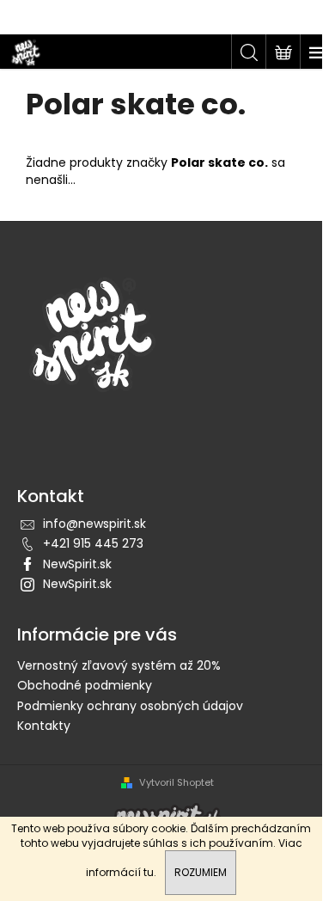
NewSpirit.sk (77, 564)
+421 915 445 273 (93, 543)
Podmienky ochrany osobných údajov (130, 705)
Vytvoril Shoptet (176, 782)
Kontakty (43, 725)
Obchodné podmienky (84, 685)
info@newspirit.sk (94, 523)
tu (148, 872)
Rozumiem (200, 872)
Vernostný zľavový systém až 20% (119, 665)
